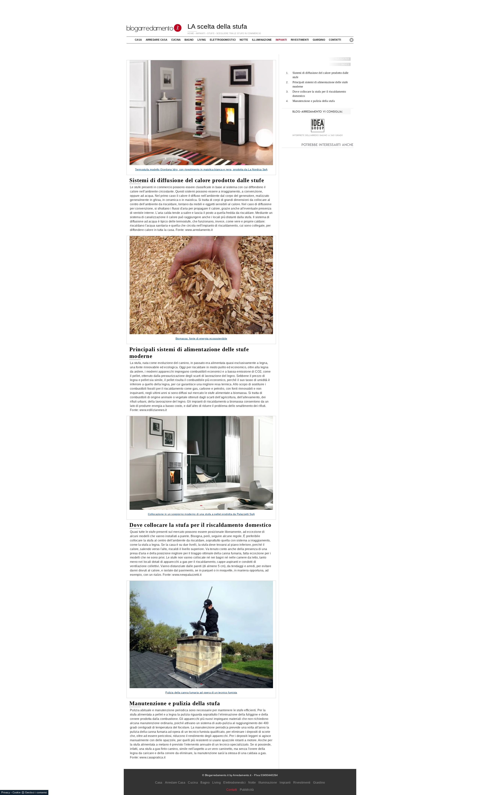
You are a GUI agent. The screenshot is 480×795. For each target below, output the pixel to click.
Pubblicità (247, 789)
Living (216, 782)
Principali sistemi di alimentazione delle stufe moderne (320, 84)
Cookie (16, 792)
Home (191, 33)
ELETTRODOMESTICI (223, 39)
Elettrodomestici (234, 782)
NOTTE (244, 39)
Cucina (193, 782)
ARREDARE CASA (156, 39)
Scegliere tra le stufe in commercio (238, 33)
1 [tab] (201, 161)
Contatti (335, 39)
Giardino (319, 782)
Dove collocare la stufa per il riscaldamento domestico (319, 93)
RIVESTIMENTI (300, 39)
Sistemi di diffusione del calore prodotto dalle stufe (320, 75)
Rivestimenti (301, 782)
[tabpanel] (201, 117)
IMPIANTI (200, 33)
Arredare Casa (175, 782)
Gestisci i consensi (36, 792)
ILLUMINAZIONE (262, 39)
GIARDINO (319, 39)
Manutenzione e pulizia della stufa (313, 101)
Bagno (205, 782)
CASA (138, 39)
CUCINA (176, 39)
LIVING (201, 39)
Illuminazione (267, 782)
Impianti (285, 782)
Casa (158, 782)
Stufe (210, 33)
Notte (252, 782)
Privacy (5, 792)
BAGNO (189, 39)
